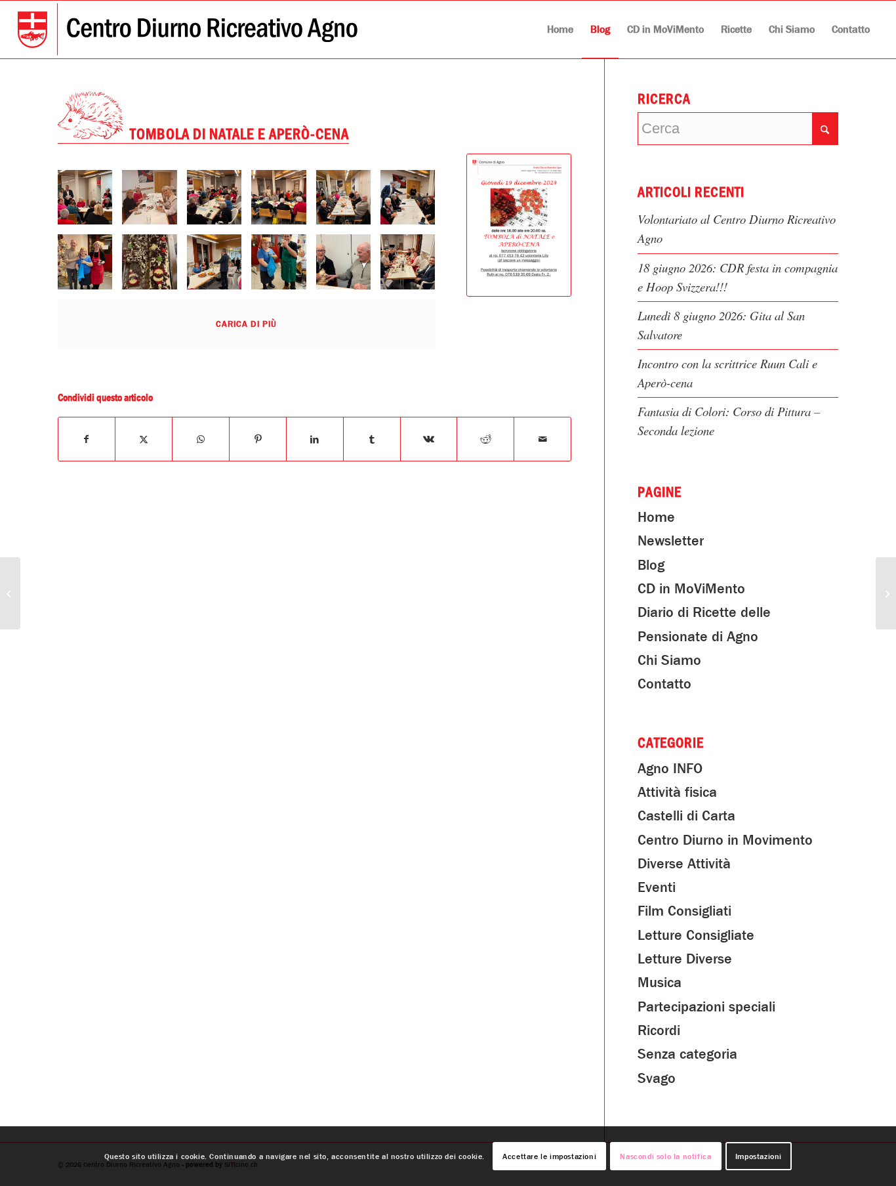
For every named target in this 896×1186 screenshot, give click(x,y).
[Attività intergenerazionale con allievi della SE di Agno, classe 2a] (10, 593)
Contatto (664, 684)
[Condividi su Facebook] (86, 439)
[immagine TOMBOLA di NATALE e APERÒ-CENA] (90, 202)
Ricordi (659, 1030)
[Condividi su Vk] (429, 439)
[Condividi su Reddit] (485, 439)
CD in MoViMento (691, 589)
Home (656, 517)
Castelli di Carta (686, 816)
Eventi (657, 887)
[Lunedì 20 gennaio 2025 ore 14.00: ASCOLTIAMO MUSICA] (886, 593)
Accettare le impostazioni (549, 1156)
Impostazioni (758, 1156)
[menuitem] (560, 29)
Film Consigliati (684, 911)
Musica (660, 982)
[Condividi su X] (143, 439)
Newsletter (671, 541)
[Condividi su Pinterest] (258, 439)
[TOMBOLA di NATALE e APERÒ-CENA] (519, 225)
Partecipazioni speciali (706, 1007)
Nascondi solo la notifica (665, 1156)
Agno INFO (670, 768)
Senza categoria (687, 1054)
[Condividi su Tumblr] (372, 439)
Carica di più (246, 323)
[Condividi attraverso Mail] (542, 439)
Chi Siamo (669, 660)
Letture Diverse (685, 959)
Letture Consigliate (696, 935)
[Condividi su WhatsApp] (201, 439)
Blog (651, 565)
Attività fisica (677, 792)
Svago (657, 1078)
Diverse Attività (684, 864)
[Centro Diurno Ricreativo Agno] (187, 29)
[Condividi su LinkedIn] (315, 439)
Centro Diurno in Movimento (725, 840)
